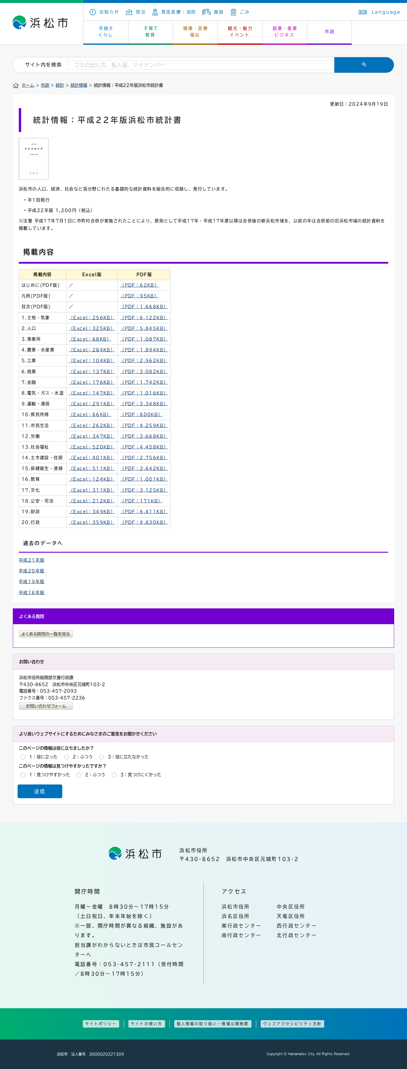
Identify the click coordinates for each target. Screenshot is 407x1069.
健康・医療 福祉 (195, 31)
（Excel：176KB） (92, 382)
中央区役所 (291, 906)
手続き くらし (106, 31)
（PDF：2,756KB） (144, 458)
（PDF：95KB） (139, 296)
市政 (330, 31)
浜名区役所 (236, 916)
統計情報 (79, 85)
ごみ (245, 12)
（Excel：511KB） (92, 468)
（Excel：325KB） (92, 328)
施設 (219, 12)
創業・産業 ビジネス (285, 31)
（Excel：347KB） (92, 436)
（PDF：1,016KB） (144, 393)
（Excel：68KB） (90, 339)
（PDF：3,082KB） (144, 371)
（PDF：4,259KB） (144, 425)
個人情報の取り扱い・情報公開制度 (213, 1024)
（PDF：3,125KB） (144, 490)
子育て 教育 (151, 31)
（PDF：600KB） (141, 414)
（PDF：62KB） (139, 285)
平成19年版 (31, 581)
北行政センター (297, 935)
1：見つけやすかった (49, 775)
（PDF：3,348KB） (144, 404)
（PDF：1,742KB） (144, 382)
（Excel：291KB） (92, 404)
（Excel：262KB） (92, 425)
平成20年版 (31, 571)
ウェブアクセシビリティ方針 (292, 1024)
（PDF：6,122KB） (144, 318)
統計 (60, 85)
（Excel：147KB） (92, 393)
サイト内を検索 (43, 64)
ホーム (28, 85)
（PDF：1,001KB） (144, 479)
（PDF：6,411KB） (144, 511)
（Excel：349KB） (92, 511)
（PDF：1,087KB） (144, 339)
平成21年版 (31, 560)
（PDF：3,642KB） (144, 468)
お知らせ (109, 12)
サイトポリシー (101, 1024)
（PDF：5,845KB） (144, 328)
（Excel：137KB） (92, 371)
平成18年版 (31, 593)
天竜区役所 (291, 916)
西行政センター (297, 925)
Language (386, 12)
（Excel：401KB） (92, 458)
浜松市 (41, 24)
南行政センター (242, 935)
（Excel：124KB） (92, 479)
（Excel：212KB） (92, 501)
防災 (141, 12)
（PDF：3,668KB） (144, 436)
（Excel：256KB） (92, 318)
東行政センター (242, 925)
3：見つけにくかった (140, 775)
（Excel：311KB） (92, 490)
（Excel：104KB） (92, 360)
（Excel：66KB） (90, 414)
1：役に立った (43, 757)
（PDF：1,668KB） (144, 306)
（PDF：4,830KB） (144, 522)
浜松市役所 (236, 906)
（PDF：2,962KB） (144, 360)
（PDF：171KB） (141, 501)
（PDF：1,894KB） (144, 350)
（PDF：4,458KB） (144, 447)
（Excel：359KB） (92, 522)
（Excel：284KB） (92, 350)
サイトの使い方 (146, 1024)
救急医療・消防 (178, 12)
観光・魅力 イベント (240, 31)
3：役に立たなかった (128, 757)
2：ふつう (83, 757)
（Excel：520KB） (92, 447)
